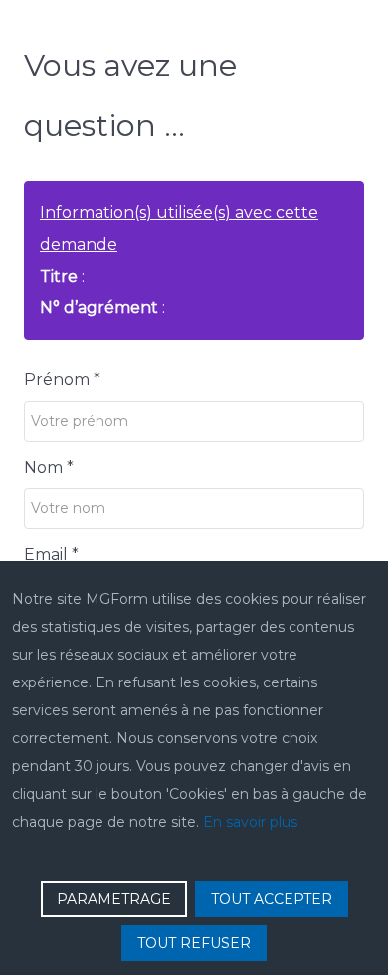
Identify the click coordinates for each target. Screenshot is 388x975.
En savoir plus (250, 822)
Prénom (62, 379)
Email (51, 554)
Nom (49, 467)
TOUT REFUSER (194, 943)
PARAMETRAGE (114, 899)
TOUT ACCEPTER (271, 899)
